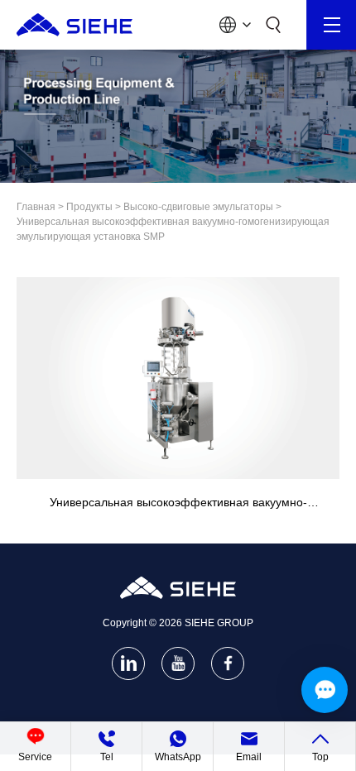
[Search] (273, 25)
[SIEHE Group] (74, 25)
